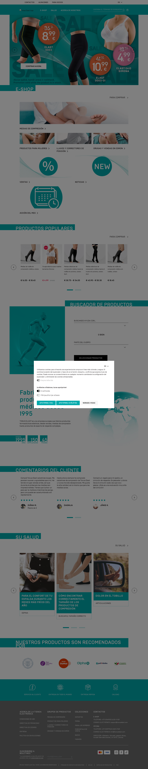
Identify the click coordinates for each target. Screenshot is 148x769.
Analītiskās (45, 391)
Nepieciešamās (47, 380)
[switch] (38, 391)
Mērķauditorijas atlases (50, 395)
